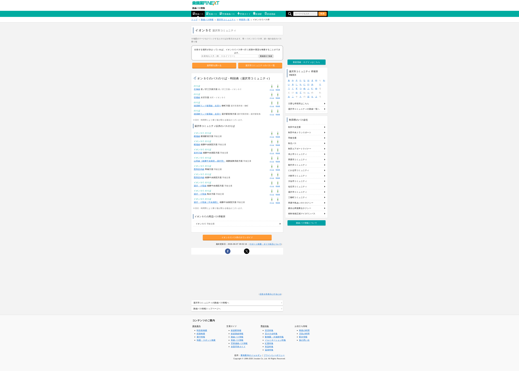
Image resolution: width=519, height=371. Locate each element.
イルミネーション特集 (275, 340)
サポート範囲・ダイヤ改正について (265, 244)
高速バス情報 (237, 340)
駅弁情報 (303, 337)
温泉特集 (269, 350)
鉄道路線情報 (237, 333)
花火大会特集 (271, 333)
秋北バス (292, 143)
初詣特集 (269, 346)
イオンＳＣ (205, 224)
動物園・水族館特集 (274, 337)
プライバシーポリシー (274, 355)
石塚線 (197, 89)
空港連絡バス (228, 14)
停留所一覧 (244, 19)
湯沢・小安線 (200, 186)
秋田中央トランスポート (299, 132)
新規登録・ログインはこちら (306, 62)
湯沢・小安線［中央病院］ (206, 202)
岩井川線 (198, 153)
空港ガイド (245, 14)
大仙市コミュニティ (297, 181)
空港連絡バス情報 (239, 343)
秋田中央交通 (294, 127)
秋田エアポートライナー (299, 149)
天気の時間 (304, 333)
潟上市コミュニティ (297, 154)
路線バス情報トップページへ (207, 308)
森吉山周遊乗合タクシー (299, 208)
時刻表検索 (202, 330)
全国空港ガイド (238, 346)
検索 (322, 13)
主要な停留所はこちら (298, 103)
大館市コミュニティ (297, 176)
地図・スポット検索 (206, 340)
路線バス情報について (306, 223)
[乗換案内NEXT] (207, 3)
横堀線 (197, 136)
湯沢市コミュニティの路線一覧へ (304, 109)
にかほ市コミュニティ (298, 170)
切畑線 (197, 97)
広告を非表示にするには (270, 294)
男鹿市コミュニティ (297, 159)
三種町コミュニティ (297, 197)
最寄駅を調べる (214, 65)
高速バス (213, 14)
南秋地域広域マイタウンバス (301, 213)
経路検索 (201, 333)
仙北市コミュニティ (297, 186)
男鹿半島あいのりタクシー (300, 203)
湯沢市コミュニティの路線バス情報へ (211, 303)
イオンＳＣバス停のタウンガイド (237, 237)
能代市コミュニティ (297, 165)
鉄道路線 (271, 14)
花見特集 (269, 330)
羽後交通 (292, 138)
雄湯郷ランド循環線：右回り (207, 106)
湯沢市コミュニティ (226, 19)
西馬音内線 (199, 169)
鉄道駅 (259, 14)
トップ (194, 19)
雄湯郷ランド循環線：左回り (207, 114)
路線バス (199, 14)
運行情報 (201, 337)
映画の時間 (304, 330)
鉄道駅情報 (236, 330)
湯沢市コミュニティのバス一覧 (260, 65)
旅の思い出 (304, 340)
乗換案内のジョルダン (251, 355)
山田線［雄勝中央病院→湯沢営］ (209, 161)
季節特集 (265, 326)
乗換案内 (196, 326)
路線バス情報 (198, 8)
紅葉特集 (269, 343)
